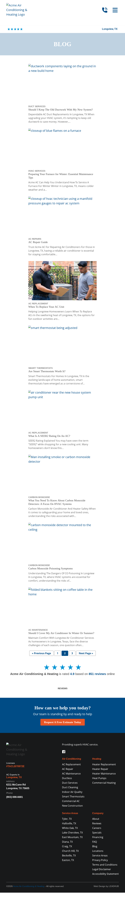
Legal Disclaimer (101, 869)
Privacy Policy (100, 860)
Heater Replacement (104, 764)
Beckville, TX (69, 855)
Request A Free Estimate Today (62, 722)
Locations (97, 851)
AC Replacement (71, 764)
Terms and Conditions (104, 864)
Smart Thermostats (73, 796)
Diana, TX (67, 841)
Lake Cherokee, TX (72, 832)
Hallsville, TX (69, 823)
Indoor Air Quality (72, 792)
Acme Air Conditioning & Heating (28, 886)
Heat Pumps (99, 778)
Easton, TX (68, 860)
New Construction (72, 805)
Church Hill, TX (70, 851)
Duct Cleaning (70, 787)
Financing (97, 837)
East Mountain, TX (72, 837)
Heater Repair (100, 769)
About (95, 818)
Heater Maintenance (104, 773)
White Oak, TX (70, 828)
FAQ (94, 841)
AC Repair (67, 769)
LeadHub (114, 886)
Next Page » (86, 653)
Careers (96, 828)
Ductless (67, 778)
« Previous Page (41, 653)
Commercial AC (71, 801)
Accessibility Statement (105, 874)
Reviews (62, 688)
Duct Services (70, 782)
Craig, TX (67, 846)
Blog (94, 846)
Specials (97, 832)
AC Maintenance (71, 773)
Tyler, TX (67, 818)
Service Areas (100, 855)
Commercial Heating (104, 782)
